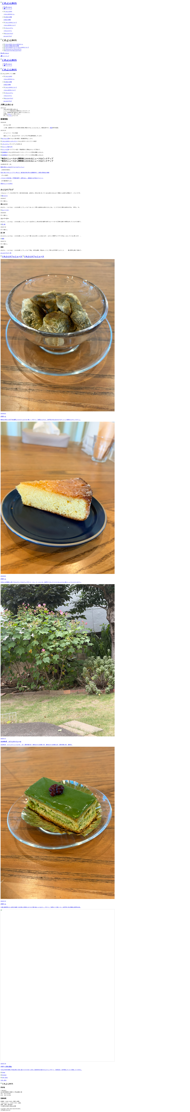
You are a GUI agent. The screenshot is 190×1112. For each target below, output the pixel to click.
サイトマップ (8, 8)
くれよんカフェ (17, 49)
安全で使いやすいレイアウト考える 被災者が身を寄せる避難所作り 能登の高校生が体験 (25, 172)
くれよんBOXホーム (17, 44)
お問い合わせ (8, 7)
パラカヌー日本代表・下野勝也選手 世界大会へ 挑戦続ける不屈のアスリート (22, 178)
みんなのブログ (17, 50)
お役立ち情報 (15, 45)
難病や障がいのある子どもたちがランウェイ (12, 167)
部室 (51, 127)
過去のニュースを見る (6, 183)
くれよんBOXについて (23, 47)
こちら (9, 114)
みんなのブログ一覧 (6, 253)
